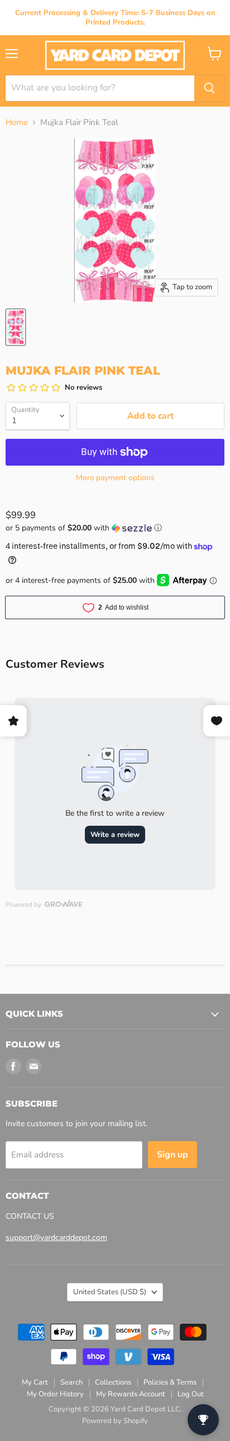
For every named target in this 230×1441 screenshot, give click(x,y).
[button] (115, 528)
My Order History (55, 1394)
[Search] (209, 88)
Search (71, 1382)
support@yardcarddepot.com (56, 1237)
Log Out (191, 1394)
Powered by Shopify (115, 1421)
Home (17, 122)
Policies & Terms (170, 1382)
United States (109, 1292)
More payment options (115, 477)
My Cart (35, 1382)
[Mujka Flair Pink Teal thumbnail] (15, 327)
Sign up (172, 1154)
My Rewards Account (130, 1394)
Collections (113, 1382)
